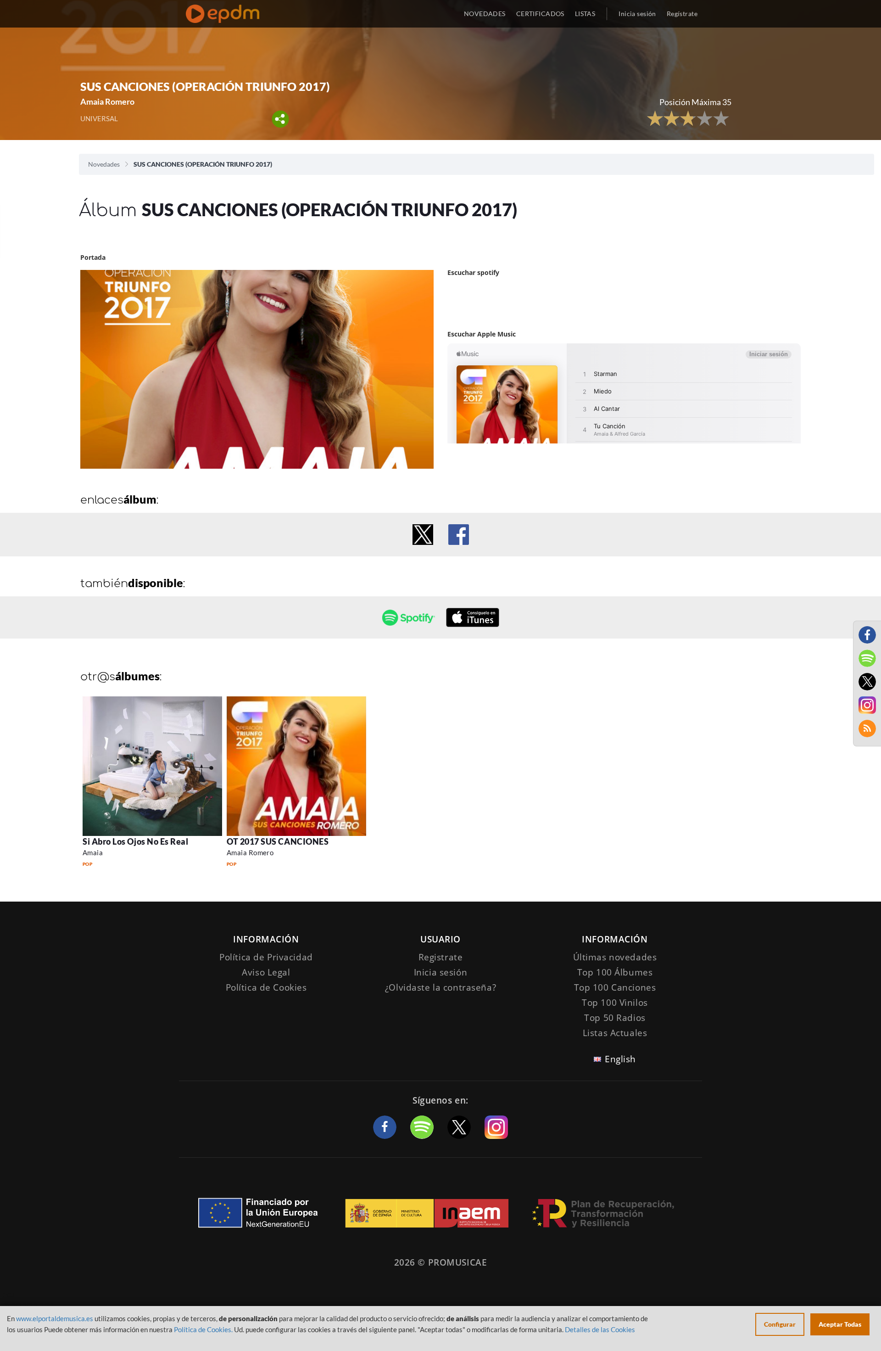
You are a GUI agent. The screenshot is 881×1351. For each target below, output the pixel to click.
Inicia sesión (637, 13)
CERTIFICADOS (540, 13)
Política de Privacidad (266, 957)
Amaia (93, 852)
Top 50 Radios (614, 1018)
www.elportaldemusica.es (54, 1318)
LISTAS (585, 13)
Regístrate (682, 13)
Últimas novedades (615, 957)
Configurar (780, 1324)
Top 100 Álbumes (615, 972)
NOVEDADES (485, 13)
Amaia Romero (250, 852)
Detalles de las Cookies (600, 1329)
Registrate (440, 957)
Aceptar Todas (840, 1324)
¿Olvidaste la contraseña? (440, 987)
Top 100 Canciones (615, 987)
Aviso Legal (266, 972)
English (620, 1059)
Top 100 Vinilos (615, 1003)
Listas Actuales (615, 1033)
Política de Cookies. (203, 1329)
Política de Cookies (266, 987)
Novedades (104, 164)
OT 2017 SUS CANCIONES (278, 841)
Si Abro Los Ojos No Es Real (136, 841)
